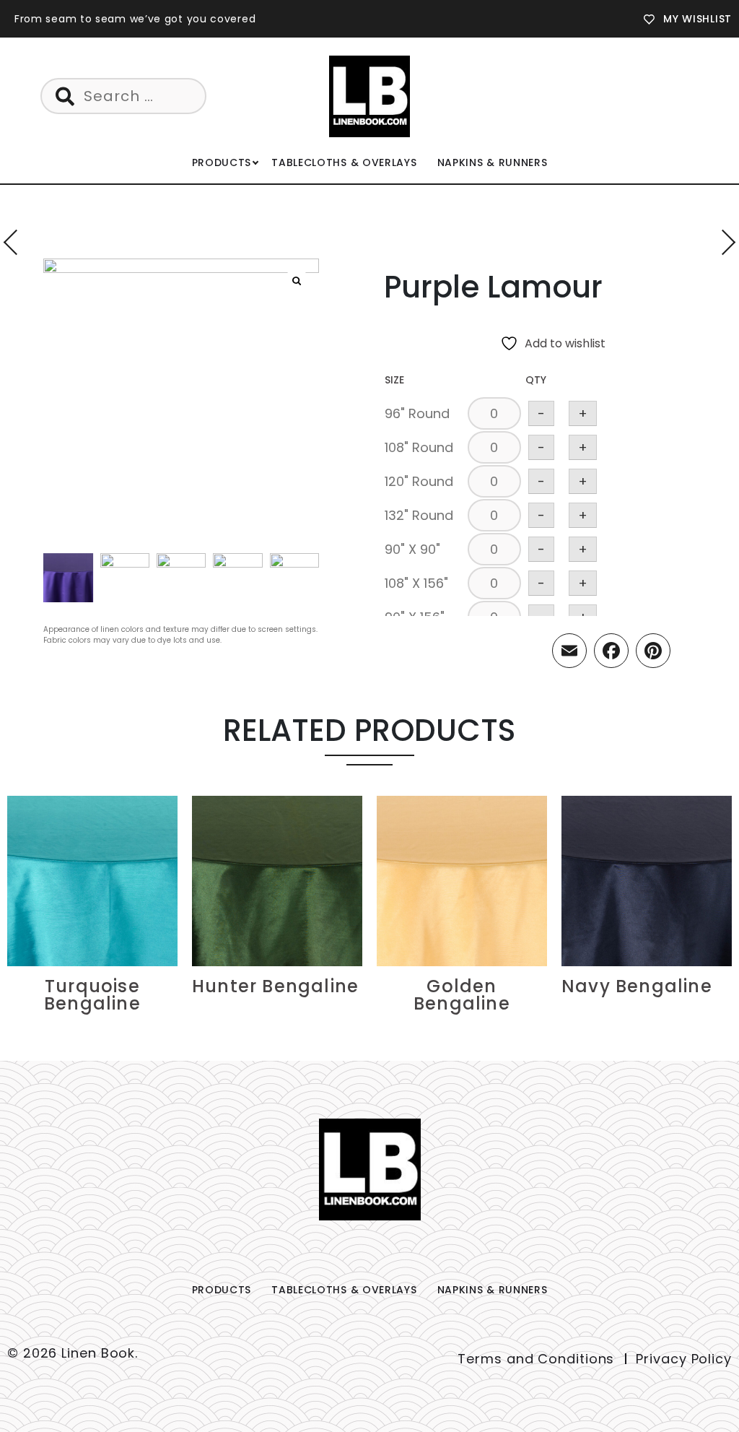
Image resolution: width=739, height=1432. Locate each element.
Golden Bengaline (462, 994)
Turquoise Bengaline (92, 994)
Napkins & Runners (492, 162)
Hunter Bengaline (275, 986)
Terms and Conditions (536, 1359)
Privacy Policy (684, 1359)
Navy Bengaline (636, 986)
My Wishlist (697, 19)
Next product (723, 242)
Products (222, 162)
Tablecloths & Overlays (343, 162)
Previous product (16, 242)
